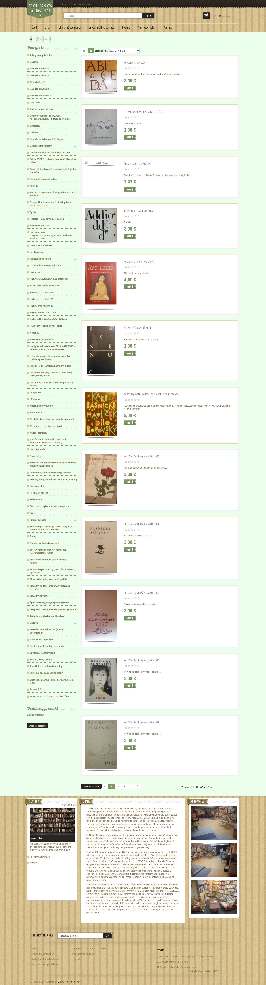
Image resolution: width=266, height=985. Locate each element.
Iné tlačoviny (36, 252)
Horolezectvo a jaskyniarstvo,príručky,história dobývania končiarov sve (51, 235)
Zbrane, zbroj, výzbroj (41, 659)
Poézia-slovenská (39, 492)
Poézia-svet (36, 499)
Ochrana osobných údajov (45, 964)
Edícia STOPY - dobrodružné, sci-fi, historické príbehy (53, 161)
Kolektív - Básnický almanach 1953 (141, 456)
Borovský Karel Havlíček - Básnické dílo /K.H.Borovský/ (152, 394)
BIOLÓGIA (35, 102)
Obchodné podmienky (43, 953)
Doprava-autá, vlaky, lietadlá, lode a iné (50, 152)
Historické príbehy (39, 225)
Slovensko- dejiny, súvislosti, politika (48, 579)
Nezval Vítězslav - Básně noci (139, 328)
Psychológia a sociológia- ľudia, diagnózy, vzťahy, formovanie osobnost (51, 528)
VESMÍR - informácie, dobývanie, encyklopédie (46, 631)
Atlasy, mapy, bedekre (41, 55)
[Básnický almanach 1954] (101, 547)
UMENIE (34, 622)
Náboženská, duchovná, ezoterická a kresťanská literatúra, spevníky (49, 441)
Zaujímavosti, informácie (42, 652)
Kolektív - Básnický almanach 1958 (141, 722)
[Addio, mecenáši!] (101, 225)
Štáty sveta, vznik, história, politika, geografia (53, 609)
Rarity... (34, 536)
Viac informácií (69, 804)
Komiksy (34, 332)
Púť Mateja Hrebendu (40, 857)
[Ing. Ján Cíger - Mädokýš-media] (43, 9)
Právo (33, 513)
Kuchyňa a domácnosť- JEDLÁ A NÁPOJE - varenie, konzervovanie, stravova (52, 348)
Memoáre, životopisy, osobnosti (46, 426)
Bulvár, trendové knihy (41, 109)
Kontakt (77, 958)
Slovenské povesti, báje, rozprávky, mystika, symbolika (53, 571)
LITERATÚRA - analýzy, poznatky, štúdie (50, 365)
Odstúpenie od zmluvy (85, 953)
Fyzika (33, 212)
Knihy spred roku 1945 (41, 305)
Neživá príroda (37, 449)
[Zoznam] (91, 50)
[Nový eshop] (52, 821)
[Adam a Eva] (101, 162)
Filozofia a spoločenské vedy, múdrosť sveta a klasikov (53, 194)
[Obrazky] (84, 50)
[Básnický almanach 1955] (101, 615)
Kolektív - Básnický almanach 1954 (141, 524)
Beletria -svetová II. (40, 75)
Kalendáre (35, 272)
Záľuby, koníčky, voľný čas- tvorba (47, 646)
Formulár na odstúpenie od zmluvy (91, 948)
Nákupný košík (84, 4)
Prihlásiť (68, 4)
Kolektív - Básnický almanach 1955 (141, 592)
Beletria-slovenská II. (41, 95)
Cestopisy (35, 125)
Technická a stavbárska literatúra (47, 616)
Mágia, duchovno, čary (41, 405)
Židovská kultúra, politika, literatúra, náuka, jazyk (52, 681)
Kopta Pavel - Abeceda (134, 62)
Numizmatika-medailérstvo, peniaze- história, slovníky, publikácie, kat (53, 464)
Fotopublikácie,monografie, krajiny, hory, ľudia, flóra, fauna (50, 204)
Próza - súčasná (38, 519)
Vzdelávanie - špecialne (42, 639)
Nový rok (34, 862)
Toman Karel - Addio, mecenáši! (139, 210)
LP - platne (35, 392)
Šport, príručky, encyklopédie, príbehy (49, 602)
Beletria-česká (37, 82)
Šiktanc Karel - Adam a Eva (137, 163)
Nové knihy (35, 456)
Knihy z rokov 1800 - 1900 (43, 312)
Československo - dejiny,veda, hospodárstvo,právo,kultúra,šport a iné (50, 117)
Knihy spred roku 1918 (41, 292)
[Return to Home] (31, 39)
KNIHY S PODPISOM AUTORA (45, 285)
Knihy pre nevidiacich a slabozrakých (49, 278)
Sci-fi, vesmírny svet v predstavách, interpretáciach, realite (48, 551)
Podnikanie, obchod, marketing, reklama (50, 472)
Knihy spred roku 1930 (41, 299)
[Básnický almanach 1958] (101, 744)
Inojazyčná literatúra (40, 258)
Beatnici (34, 61)
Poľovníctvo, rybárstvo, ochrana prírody (50, 506)
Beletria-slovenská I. (40, 88)
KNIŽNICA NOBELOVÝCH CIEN (46, 326)
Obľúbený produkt (42, 708)
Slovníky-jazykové (39, 595)
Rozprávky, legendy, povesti (44, 543)
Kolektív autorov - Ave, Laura (139, 261)
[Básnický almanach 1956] (101, 680)
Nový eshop (37, 838)
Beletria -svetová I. (39, 68)
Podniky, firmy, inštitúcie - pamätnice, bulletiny (53, 479)
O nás (35, 948)
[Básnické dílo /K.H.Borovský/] (101, 414)
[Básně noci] (101, 349)
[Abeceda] (101, 76)
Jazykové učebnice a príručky (45, 265)
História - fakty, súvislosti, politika (47, 218)
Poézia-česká (37, 486)
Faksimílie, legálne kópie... (43, 179)
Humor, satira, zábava (41, 245)
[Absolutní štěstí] (101, 126)
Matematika (36, 412)
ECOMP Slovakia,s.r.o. (69, 981)
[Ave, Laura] (101, 283)
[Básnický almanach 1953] (101, 479)
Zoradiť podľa (101, 50)
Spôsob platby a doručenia (45, 958)
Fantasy (34, 185)
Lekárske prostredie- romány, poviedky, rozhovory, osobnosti (50, 358)
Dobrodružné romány (41, 145)
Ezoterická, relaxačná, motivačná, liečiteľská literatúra (53, 171)
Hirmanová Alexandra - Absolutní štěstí (144, 111)
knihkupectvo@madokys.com (181, 967)
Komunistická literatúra (42, 339)
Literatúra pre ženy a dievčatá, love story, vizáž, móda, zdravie (51, 374)
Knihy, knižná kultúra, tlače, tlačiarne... (49, 319)
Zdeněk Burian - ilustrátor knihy (46, 666)
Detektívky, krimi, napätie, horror (47, 139)
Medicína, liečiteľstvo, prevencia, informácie (52, 419)
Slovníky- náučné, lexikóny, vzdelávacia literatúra (50, 587)
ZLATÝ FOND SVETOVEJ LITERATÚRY (49, 696)
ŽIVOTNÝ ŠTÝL (37, 689)
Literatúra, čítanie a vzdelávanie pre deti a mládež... (51, 384)
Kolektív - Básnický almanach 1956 (141, 660)
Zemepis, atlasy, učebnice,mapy (46, 672)
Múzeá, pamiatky (38, 432)
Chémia (34, 132)
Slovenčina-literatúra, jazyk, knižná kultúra (48, 561)
